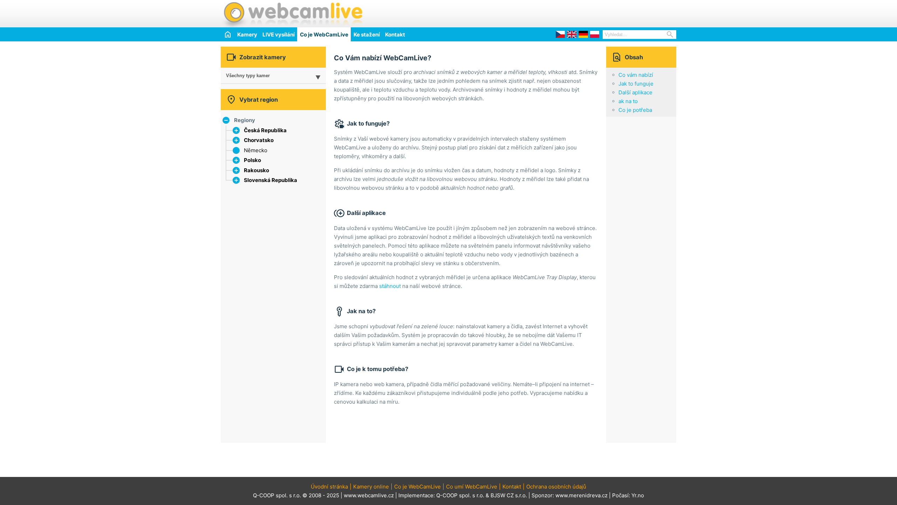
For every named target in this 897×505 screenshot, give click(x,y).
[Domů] (227, 34)
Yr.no (637, 495)
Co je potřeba (635, 110)
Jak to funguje (635, 83)
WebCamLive (292, 13)
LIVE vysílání (278, 34)
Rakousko (256, 170)
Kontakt (395, 34)
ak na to (628, 101)
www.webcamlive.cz (369, 495)
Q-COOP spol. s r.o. (460, 495)
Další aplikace (635, 92)
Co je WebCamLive (324, 34)
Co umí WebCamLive (471, 486)
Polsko (252, 160)
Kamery (247, 34)
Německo (255, 150)
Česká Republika (265, 130)
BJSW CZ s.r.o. (509, 495)
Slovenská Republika (270, 180)
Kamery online (371, 486)
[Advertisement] (594, 12)
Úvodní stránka (329, 486)
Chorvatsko (259, 140)
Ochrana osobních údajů (556, 486)
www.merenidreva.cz (581, 495)
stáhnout (390, 286)
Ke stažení (367, 34)
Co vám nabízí (635, 75)
